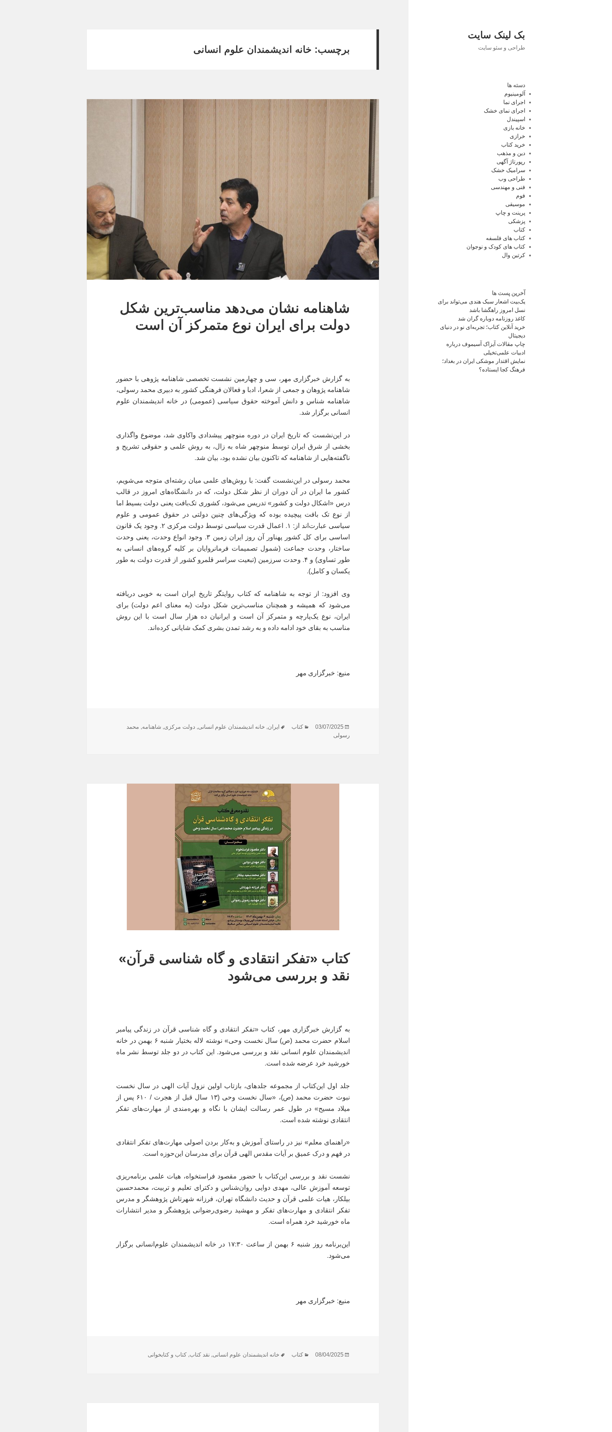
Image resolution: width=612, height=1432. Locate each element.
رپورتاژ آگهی (511, 162)
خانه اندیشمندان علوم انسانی (231, 727)
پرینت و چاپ (510, 213)
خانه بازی (514, 128)
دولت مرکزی (179, 727)
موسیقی (515, 204)
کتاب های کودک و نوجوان (495, 247)
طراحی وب (511, 179)
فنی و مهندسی (508, 187)
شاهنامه (151, 727)
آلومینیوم (514, 94)
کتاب (519, 230)
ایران (273, 727)
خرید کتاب (513, 145)
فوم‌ (520, 196)
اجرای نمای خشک (504, 111)
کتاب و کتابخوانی (167, 1355)
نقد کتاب (199, 1355)
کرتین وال (513, 255)
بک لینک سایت (496, 35)
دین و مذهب (511, 153)
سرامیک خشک (508, 170)
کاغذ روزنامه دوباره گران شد (491, 319)
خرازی (517, 136)
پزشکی (516, 221)
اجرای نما (514, 102)
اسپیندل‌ (516, 119)
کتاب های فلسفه (505, 238)
